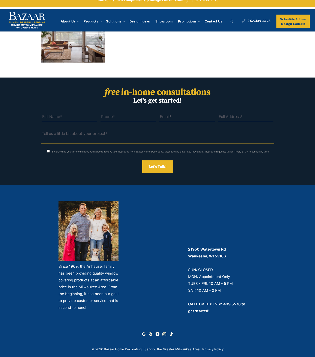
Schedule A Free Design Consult (293, 21)
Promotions (187, 21)
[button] (231, 21)
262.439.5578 (228, 304)
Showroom (164, 21)
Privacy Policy (213, 349)
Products (91, 21)
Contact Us (213, 21)
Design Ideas (139, 21)
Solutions (114, 21)
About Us (68, 21)
